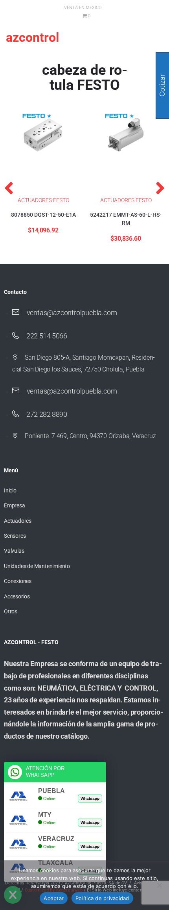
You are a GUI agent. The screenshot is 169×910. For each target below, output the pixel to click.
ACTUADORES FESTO (43, 200)
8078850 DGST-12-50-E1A (43, 215)
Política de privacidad (102, 898)
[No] (159, 885)
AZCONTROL (32, 37)
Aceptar (54, 898)
